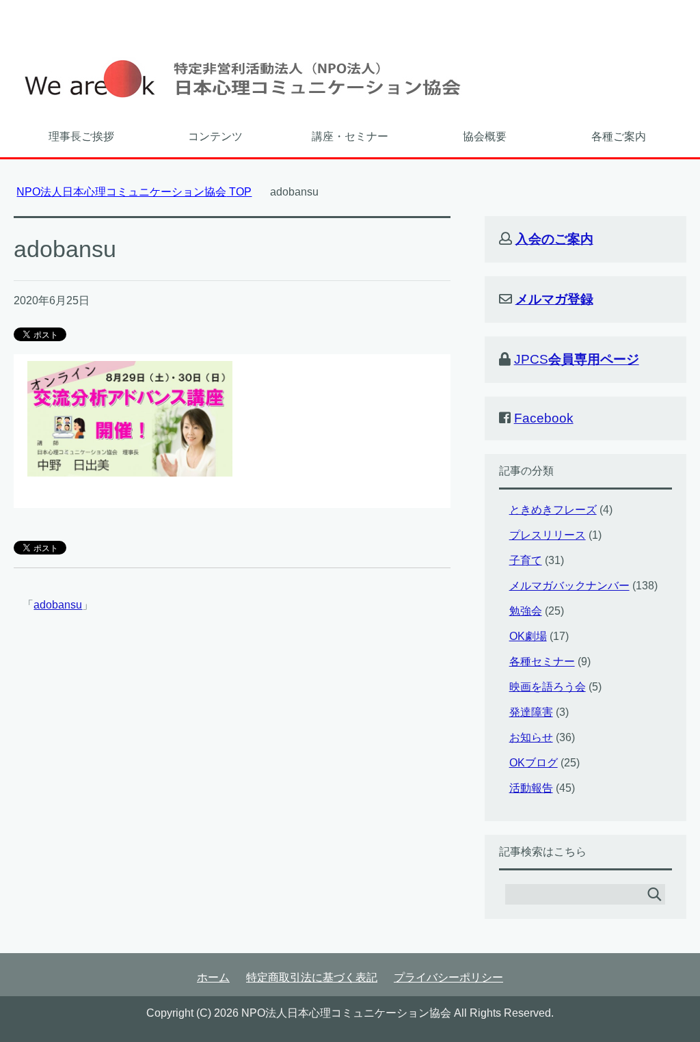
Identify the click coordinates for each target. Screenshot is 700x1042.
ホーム (213, 977)
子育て (525, 560)
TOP (134, 192)
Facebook (544, 418)
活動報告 (531, 788)
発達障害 (531, 712)
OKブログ (533, 763)
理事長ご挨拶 (81, 136)
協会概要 (485, 136)
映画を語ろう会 (547, 687)
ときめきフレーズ (553, 510)
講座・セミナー (350, 136)
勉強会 (525, 611)
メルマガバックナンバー (569, 585)
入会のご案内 (554, 239)
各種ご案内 (618, 136)
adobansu (57, 605)
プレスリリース (547, 535)
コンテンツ (215, 136)
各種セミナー (542, 661)
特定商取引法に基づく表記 (311, 977)
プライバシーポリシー (448, 977)
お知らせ (531, 737)
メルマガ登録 (554, 299)
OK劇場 (528, 636)
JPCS (576, 359)
